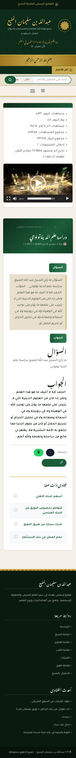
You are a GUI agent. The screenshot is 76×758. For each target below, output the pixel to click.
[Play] (67, 198)
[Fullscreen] (9, 198)
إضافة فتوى (63, 665)
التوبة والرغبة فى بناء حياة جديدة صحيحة (47, 732)
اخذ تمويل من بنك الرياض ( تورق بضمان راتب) (43, 709)
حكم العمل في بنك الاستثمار (42, 537)
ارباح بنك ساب (61, 725)
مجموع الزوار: (55, 138)
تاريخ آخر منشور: (53, 151)
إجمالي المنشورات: (51, 145)
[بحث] (10, 79)
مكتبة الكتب (63, 650)
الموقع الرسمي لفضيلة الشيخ (36, 4)
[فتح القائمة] (42, 91)
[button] (38, 183)
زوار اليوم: (57, 120)
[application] (38, 183)
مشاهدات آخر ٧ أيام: (50, 126)
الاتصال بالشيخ (61, 673)
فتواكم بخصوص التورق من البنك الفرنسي (43, 511)
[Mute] (15, 198)
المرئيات (65, 658)
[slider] (41, 199)
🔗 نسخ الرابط (54, 462)
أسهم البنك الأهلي (49, 496)
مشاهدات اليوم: (53, 114)
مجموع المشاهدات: (50, 132)
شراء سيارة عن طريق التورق (42, 524)
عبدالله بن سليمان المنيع (29, 20)
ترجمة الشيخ (62, 634)
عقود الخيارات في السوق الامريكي (51, 701)
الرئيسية (62, 227)
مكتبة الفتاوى (62, 642)
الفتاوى (49, 227)
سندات (65, 717)
